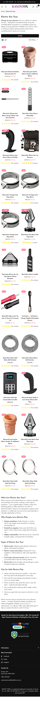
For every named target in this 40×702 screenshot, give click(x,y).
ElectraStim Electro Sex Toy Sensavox (30, 156)
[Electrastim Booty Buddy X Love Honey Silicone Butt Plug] (30, 383)
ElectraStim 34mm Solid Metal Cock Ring (10, 482)
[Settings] (33, 6)
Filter (20, 36)
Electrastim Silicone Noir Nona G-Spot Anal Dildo (10, 156)
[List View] (5, 40)
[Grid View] (2, 40)
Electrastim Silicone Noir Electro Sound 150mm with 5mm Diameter (10, 115)
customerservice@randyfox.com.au (25, 2)
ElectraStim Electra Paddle (30, 274)
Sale (3, 47)
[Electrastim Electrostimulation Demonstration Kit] (10, 57)
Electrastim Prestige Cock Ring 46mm (10, 196)
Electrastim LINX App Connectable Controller (10, 398)
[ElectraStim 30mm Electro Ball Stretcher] (30, 343)
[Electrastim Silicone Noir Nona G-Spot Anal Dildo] (10, 141)
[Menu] (2, 6)
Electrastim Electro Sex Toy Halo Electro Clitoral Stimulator (10, 276)
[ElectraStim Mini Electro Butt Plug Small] (30, 220)
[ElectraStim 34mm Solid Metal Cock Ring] (10, 466)
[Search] (6, 6)
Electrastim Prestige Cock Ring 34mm (10, 236)
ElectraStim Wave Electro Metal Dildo (30, 114)
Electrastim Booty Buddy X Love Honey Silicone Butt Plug (30, 399)
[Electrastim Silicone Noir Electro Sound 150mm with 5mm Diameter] (10, 99)
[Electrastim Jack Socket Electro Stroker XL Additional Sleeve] (10, 425)
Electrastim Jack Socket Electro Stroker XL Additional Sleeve (10, 441)
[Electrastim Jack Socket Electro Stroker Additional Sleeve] (30, 57)
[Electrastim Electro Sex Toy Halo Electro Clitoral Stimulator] (10, 260)
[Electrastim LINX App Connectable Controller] (10, 383)
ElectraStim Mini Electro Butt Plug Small (30, 236)
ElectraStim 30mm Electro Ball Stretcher (30, 359)
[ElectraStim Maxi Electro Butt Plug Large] (30, 425)
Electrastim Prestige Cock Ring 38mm (30, 196)
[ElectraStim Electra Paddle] (30, 260)
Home (2, 11)
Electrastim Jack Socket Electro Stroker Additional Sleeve (30, 74)
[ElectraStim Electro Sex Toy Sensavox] (30, 141)
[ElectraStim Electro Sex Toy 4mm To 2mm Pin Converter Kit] (10, 301)
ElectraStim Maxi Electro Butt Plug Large (30, 440)
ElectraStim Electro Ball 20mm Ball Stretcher (10, 359)
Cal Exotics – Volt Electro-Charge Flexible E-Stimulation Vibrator (30, 318)
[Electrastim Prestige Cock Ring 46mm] (10, 180)
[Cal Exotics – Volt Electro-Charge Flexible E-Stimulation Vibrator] (30, 301)
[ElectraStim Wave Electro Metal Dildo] (30, 99)
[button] (37, 6)
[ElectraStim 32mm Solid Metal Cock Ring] (30, 466)
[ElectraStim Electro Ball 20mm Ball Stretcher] (10, 343)
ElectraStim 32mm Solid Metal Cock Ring (30, 482)
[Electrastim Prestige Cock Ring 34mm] (10, 220)
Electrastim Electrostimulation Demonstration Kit (10, 73)
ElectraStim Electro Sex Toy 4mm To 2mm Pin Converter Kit (10, 318)
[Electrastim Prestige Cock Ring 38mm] (30, 180)
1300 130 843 (9, 2)
